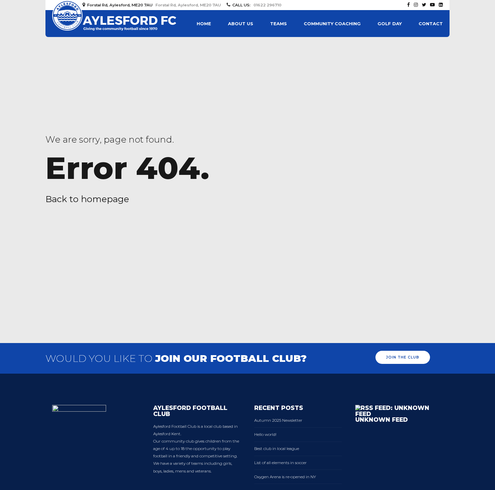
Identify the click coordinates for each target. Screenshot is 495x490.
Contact (431, 23)
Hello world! (265, 434)
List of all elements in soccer (280, 462)
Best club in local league (276, 448)
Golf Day (389, 23)
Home (204, 23)
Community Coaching (332, 23)
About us (240, 23)
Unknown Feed (381, 419)
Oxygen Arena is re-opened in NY (285, 477)
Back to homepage (87, 199)
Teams (278, 23)
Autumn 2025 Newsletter (278, 420)
